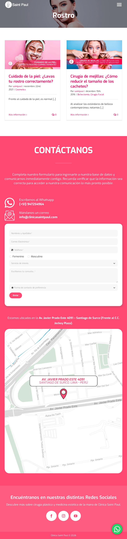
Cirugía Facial (97, 94)
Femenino (18, 256)
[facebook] (51, 516)
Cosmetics (20, 89)
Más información (17, 114)
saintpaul (17, 86)
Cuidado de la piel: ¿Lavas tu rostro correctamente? (32, 79)
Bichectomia (83, 94)
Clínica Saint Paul (59, 535)
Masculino (36, 256)
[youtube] (75, 516)
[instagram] (63, 516)
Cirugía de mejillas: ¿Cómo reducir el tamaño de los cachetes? (93, 81)
